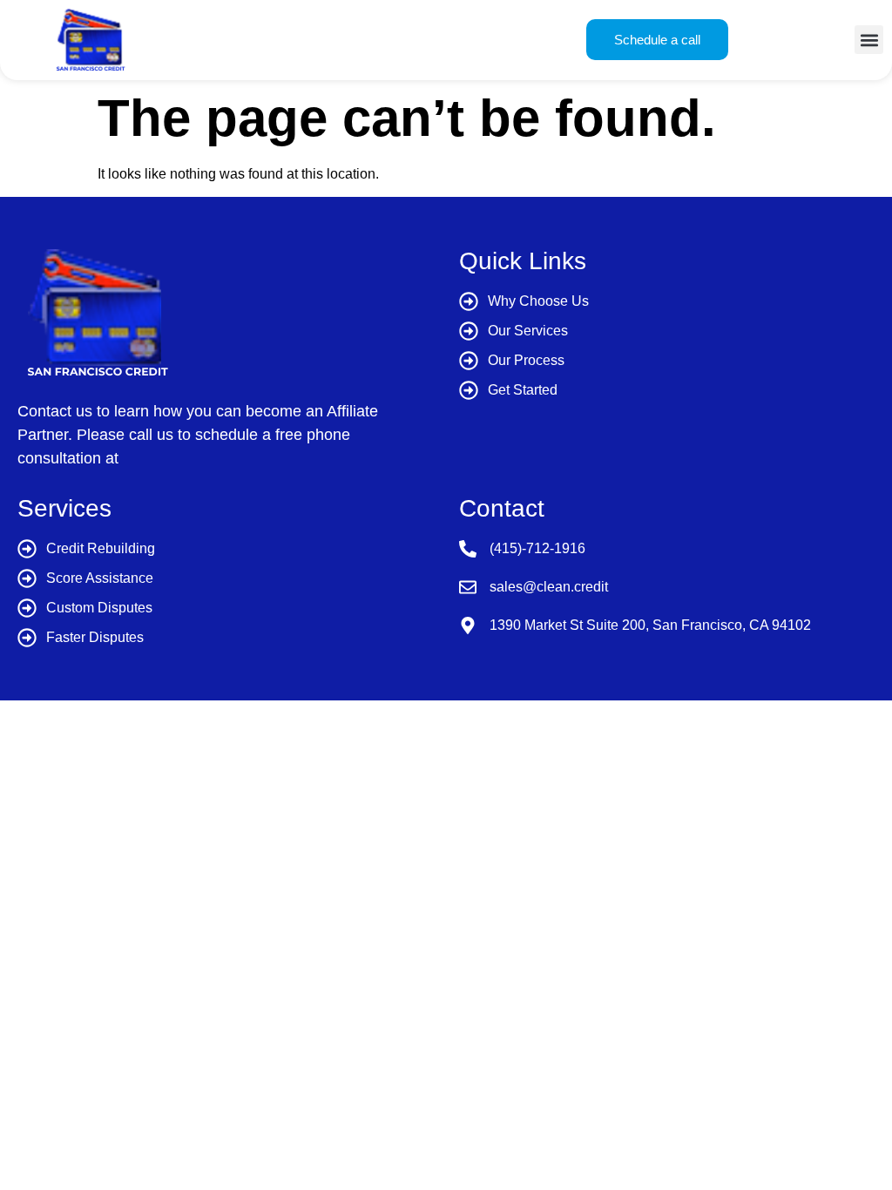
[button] (869, 39)
